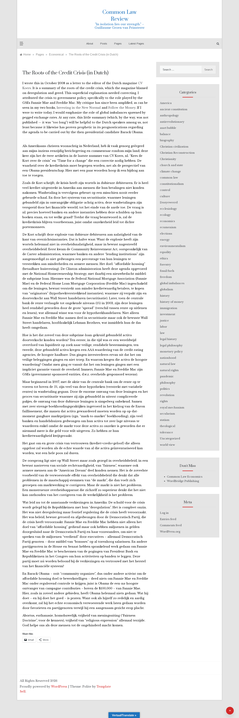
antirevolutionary (172, 121)
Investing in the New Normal (79, 107)
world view (167, 444)
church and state (171, 165)
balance (165, 134)
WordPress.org (170, 531)
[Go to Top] (230, 711)
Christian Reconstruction (177, 152)
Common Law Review (119, 15)
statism (164, 420)
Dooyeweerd (169, 202)
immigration (168, 308)
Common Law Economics (184, 476)
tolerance (166, 432)
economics (167, 221)
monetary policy (171, 351)
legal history (168, 339)
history (165, 295)
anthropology (169, 115)
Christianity (168, 159)
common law (169, 177)
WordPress (59, 686)
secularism (167, 413)
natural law (167, 364)
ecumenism (168, 227)
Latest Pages (136, 43)
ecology (165, 214)
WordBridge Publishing (183, 481)
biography (167, 140)
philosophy (167, 382)
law (162, 333)
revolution (167, 395)
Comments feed (171, 525)
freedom (166, 277)
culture (165, 196)
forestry (165, 264)
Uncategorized (170, 438)
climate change (170, 171)
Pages (118, 43)
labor (163, 326)
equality (165, 252)
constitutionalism (172, 183)
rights (164, 401)
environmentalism (172, 246)
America (166, 103)
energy (165, 239)
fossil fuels (167, 270)
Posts (103, 43)
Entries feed (168, 519)
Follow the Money (121, 107)
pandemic (167, 376)
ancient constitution (173, 109)
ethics (164, 258)
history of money (172, 301)
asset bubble (168, 127)
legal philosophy (171, 345)
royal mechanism (172, 407)
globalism (166, 289)
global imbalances (172, 283)
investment (167, 314)
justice (164, 320)
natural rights (169, 370)
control (165, 190)
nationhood (168, 357)
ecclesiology (168, 208)
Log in (164, 512)
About (89, 43)
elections (166, 233)
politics (165, 388)
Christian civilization (174, 146)
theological (167, 426)
